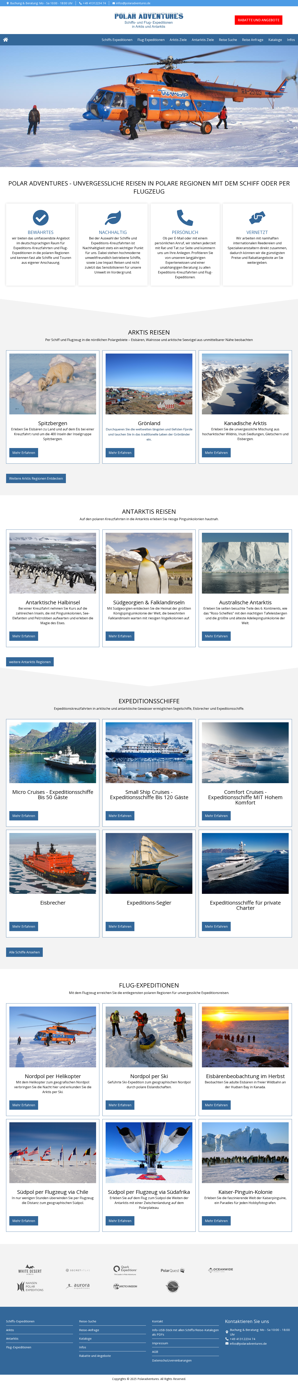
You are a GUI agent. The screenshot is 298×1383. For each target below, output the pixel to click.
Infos (291, 40)
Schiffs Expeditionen (117, 40)
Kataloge (275, 40)
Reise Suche (228, 40)
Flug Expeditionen (151, 40)
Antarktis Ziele (203, 40)
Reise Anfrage (252, 40)
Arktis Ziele (178, 40)
